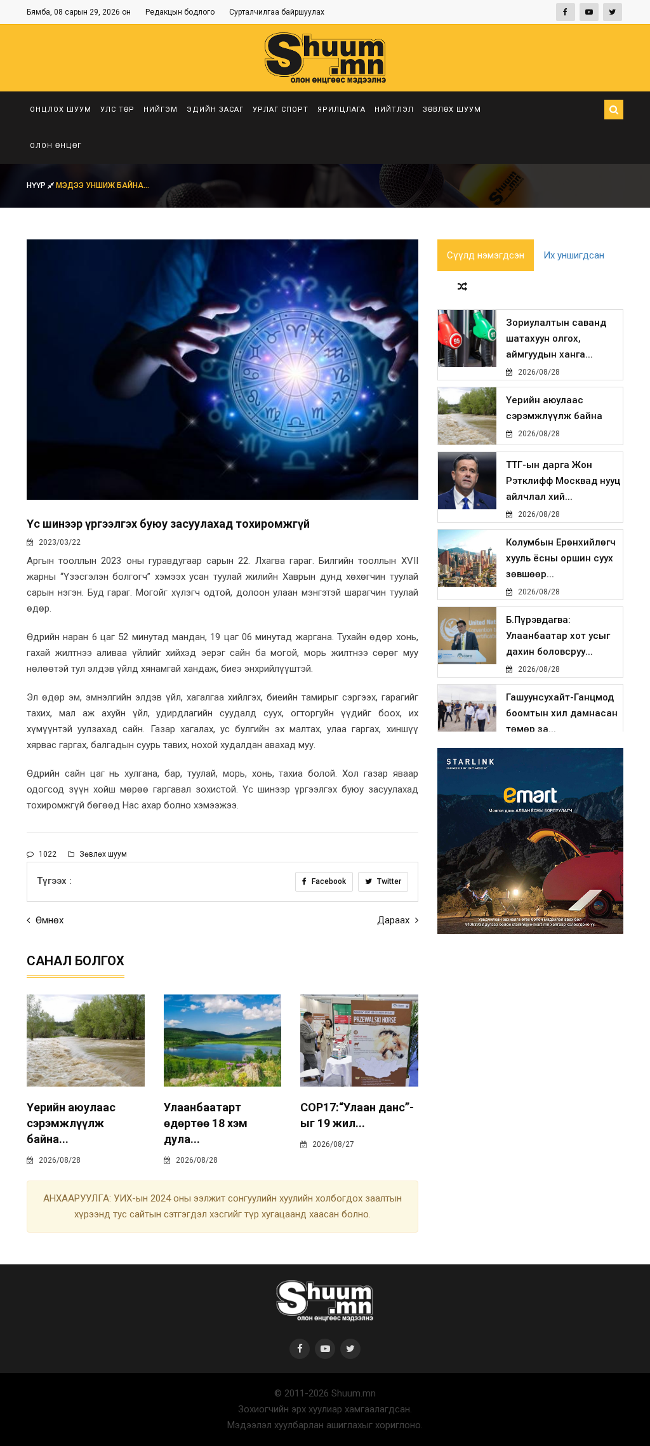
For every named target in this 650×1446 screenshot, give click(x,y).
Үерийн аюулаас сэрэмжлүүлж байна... (71, 1123)
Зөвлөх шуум (452, 109)
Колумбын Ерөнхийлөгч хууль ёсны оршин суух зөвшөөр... (561, 558)
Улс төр (117, 109)
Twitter (388, 881)
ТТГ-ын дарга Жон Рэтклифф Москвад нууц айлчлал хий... (563, 480)
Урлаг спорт (280, 109)
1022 (46, 854)
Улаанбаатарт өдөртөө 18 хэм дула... (206, 1123)
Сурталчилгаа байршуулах (276, 12)
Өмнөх (48, 920)
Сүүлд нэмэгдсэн (485, 255)
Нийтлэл (394, 109)
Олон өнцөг (56, 146)
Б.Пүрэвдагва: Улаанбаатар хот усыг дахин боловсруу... (558, 635)
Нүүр (37, 185)
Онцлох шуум (60, 109)
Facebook (328, 881)
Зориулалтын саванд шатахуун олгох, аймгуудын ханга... (556, 338)
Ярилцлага (341, 109)
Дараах (394, 920)
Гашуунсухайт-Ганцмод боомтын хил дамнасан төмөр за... (562, 713)
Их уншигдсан (573, 255)
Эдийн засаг (215, 109)
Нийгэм (160, 109)
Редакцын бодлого (180, 12)
